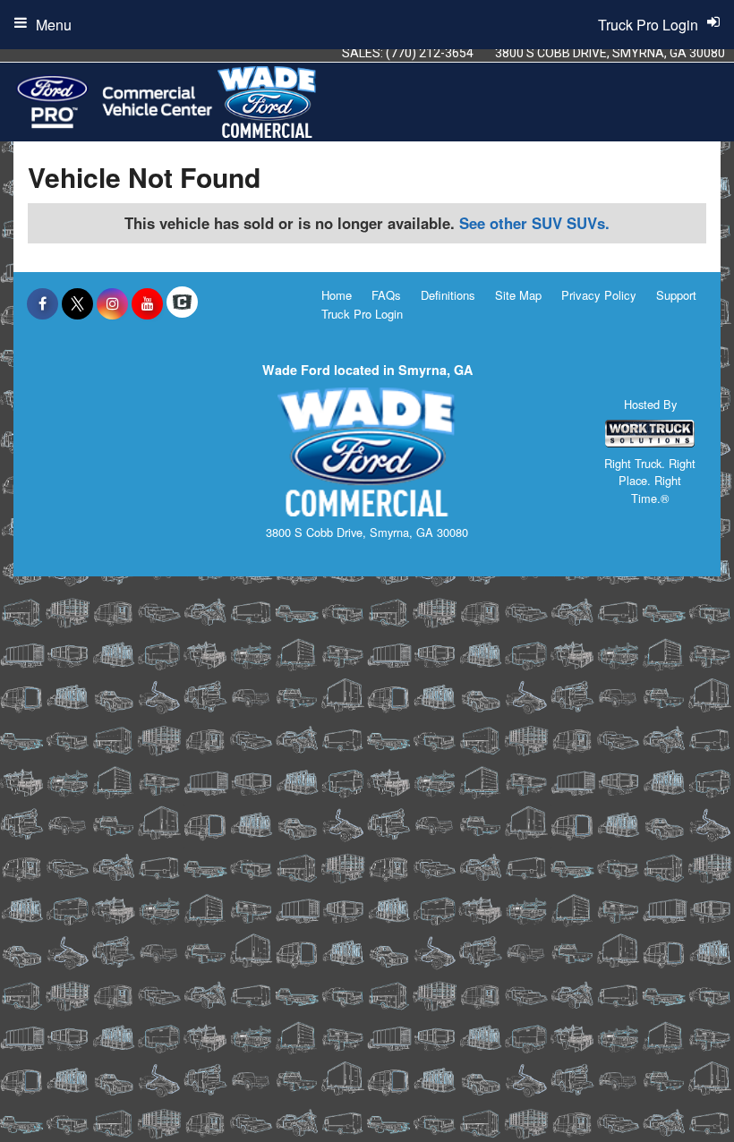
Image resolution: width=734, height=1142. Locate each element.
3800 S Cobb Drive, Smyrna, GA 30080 (610, 53)
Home (336, 294)
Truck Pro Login (362, 313)
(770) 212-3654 (430, 53)
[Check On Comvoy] (182, 303)
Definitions (448, 294)
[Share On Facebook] (42, 303)
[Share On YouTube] (147, 303)
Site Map (518, 294)
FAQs (386, 294)
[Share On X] (77, 303)
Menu (54, 24)
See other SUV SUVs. (534, 223)
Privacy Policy (598, 294)
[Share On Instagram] (112, 303)
